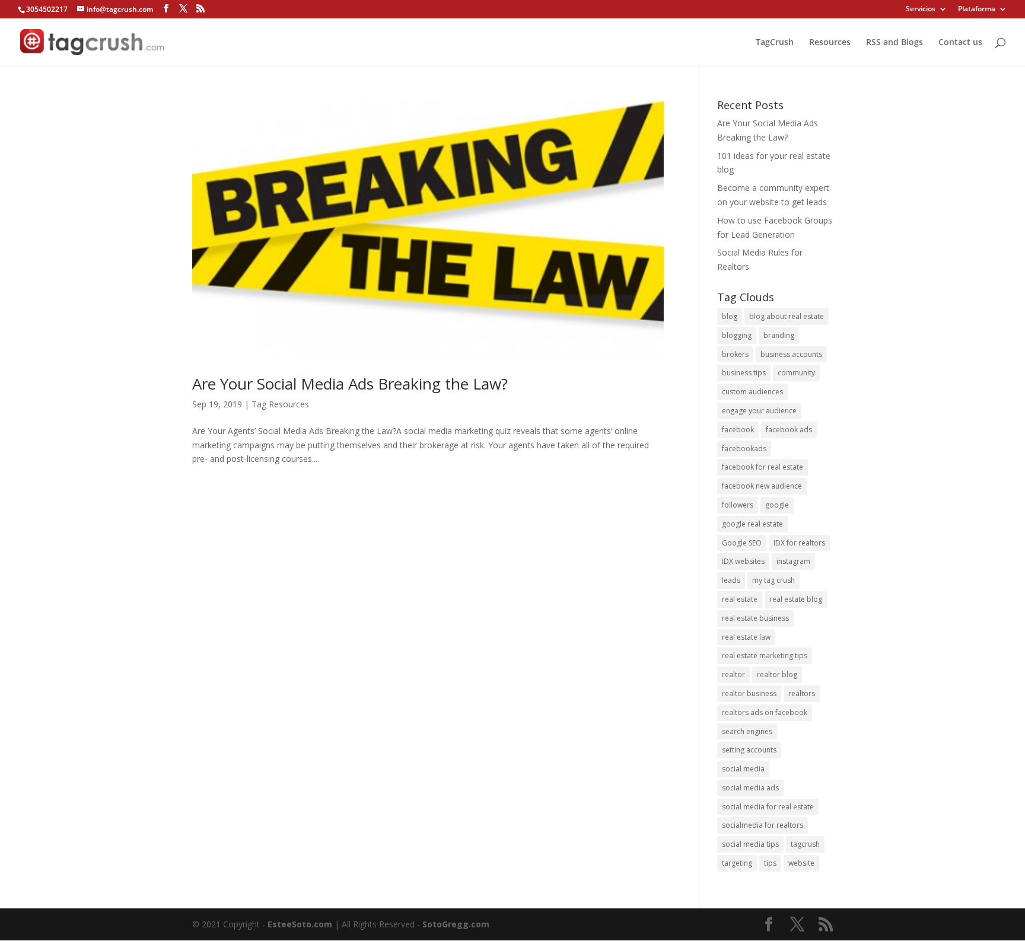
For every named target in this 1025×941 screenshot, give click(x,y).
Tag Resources (280, 404)
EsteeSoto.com (301, 924)
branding (778, 335)
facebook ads (789, 430)
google (777, 505)
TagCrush (775, 42)
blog (729, 316)
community (796, 373)
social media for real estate (768, 807)
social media (743, 769)
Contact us (960, 42)
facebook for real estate (762, 467)
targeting (737, 863)
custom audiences (752, 392)
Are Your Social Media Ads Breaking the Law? (350, 383)
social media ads (750, 788)
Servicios (920, 9)
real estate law (746, 637)
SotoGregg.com (455, 924)
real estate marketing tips (764, 655)
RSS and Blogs (894, 42)
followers (737, 505)
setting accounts (749, 750)
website (801, 863)
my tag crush (773, 580)
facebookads (744, 449)
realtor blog (777, 674)
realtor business (749, 693)
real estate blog (795, 599)
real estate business (755, 618)
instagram (793, 561)
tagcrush (805, 844)
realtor (733, 674)
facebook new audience (762, 486)
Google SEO (742, 543)
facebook (738, 430)
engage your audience (759, 411)
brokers (735, 354)
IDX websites (743, 561)
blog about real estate (786, 316)
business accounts (791, 354)
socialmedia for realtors (762, 825)
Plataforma (976, 9)
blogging (737, 335)
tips (770, 863)
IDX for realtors (799, 543)
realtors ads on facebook (764, 712)
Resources (830, 42)
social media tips (750, 844)
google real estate (752, 524)
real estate (739, 599)
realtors (801, 693)
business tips (744, 373)
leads (731, 580)
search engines (747, 731)
